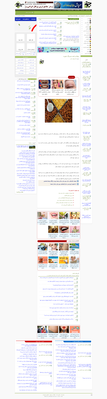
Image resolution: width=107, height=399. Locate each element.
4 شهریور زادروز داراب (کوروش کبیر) (27, 190)
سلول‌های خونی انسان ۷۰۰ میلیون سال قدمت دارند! (63, 304)
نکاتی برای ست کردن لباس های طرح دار (27, 185)
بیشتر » (39, 19)
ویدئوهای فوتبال (20, 62)
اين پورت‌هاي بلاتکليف (68, 195)
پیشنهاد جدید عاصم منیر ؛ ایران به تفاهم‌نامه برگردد (66, 380)
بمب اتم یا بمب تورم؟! (87, 378)
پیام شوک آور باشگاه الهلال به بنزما (30, 369)
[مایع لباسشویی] (58, 49)
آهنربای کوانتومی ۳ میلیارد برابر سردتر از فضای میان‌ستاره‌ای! (22, 93)
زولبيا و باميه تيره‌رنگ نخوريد (71, 56)
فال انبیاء (20, 40)
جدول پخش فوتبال (20, 67)
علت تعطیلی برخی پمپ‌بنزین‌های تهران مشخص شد (66, 344)
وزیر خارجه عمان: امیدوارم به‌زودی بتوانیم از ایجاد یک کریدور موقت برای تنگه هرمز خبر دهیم (66, 350)
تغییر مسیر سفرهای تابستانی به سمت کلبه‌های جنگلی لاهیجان (22, 146)
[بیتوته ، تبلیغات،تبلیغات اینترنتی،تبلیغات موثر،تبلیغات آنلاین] (39, 5)
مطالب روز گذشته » (19, 192)
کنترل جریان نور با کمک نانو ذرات (23, 84)
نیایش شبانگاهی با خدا (30, 181)
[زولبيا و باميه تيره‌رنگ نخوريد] (58, 110)
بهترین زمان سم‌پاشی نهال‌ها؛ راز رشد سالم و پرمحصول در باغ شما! (86, 144)
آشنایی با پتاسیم (27, 112)
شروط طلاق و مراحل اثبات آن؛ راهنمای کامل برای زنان (86, 121)
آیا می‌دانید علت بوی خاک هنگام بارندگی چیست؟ (86, 72)
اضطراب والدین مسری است (24, 125)
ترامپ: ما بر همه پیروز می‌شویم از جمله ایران (67, 383)
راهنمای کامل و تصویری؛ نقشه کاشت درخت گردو (86, 168)
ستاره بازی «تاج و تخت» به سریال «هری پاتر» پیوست (45, 352)
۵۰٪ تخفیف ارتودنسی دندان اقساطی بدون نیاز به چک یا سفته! (63, 184)
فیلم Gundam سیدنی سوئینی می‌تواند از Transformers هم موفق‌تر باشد (29, 345)
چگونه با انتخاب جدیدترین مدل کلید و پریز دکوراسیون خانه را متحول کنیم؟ (27, 156)
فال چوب (28, 53)
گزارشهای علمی (81, 15)
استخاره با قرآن (31, 49)
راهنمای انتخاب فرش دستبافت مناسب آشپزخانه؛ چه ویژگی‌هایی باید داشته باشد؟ (27, 153)
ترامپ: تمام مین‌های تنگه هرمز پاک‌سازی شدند (67, 362)
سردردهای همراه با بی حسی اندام (23, 80)
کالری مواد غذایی (20, 65)
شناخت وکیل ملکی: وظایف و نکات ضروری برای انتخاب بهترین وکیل (86, 108)
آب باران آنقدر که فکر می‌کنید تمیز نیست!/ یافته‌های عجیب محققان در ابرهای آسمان (23, 121)
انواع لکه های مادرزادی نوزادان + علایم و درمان (26, 173)
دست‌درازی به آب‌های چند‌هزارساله (69, 369)
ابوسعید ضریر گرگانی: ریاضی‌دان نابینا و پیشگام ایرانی (62, 311)
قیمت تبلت (32, 70)
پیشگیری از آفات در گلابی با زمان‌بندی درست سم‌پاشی (86, 84)
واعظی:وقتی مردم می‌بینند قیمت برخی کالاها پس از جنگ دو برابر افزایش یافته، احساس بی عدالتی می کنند (84, 366)
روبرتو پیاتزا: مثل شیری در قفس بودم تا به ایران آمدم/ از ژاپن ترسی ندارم (27, 367)
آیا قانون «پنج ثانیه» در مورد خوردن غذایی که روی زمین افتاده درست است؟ (71, 37)
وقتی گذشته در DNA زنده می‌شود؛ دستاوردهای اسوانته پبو (86, 216)
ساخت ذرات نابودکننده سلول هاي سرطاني (64, 202)
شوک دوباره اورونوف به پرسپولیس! (30, 354)
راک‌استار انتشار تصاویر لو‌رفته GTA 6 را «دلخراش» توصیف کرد (27, 162)
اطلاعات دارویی (20, 59)
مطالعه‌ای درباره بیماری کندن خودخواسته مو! (28, 390)
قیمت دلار (32, 65)
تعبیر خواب (18, 53)
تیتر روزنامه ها (31, 73)
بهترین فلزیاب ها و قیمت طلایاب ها (86, 133)
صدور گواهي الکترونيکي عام (67, 205)
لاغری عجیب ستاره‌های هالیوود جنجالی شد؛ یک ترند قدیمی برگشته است (45, 383)
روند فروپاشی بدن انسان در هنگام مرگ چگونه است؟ (23, 89)
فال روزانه (20, 49)
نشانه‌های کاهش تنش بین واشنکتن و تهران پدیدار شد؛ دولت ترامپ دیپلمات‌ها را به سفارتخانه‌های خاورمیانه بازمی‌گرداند (66, 366)
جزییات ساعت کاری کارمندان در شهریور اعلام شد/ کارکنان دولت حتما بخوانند (66, 360)
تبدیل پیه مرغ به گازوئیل (25, 136)
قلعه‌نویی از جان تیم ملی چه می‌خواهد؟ (29, 364)
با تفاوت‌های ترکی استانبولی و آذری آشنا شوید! (86, 156)
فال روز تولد (23, 53)
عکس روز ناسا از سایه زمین (31, 371)
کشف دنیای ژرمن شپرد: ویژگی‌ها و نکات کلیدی (86, 96)
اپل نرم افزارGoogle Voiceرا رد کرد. (65, 197)
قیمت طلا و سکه (31, 62)
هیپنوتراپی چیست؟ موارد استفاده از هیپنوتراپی (26, 175)
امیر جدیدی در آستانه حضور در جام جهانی (29, 347)
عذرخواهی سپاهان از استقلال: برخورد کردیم (28, 356)
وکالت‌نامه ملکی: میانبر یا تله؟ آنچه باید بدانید (86, 180)
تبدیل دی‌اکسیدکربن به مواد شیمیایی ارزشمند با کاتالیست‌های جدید (60, 281)
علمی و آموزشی (88, 15)
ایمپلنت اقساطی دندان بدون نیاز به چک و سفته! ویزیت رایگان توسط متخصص (60, 181)
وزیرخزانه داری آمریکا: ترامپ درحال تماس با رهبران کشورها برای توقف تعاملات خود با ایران (66, 357)
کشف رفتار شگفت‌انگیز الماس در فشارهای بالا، (63, 292)
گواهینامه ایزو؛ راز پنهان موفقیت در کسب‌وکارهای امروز (86, 204)
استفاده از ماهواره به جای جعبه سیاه (66, 193)
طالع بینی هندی (33, 53)
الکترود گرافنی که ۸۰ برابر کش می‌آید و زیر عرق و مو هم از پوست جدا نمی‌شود (47, 23)
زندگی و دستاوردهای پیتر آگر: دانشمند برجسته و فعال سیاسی (61, 319)
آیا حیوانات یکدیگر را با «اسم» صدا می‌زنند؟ (28, 351)
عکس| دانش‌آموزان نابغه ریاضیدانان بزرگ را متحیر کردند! (23, 133)
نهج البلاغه (21, 70)
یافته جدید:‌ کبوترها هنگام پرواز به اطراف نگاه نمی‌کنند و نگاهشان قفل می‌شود (58, 296)
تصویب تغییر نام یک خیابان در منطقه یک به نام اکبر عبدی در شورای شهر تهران (66, 354)
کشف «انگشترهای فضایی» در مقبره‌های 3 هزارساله (26, 349)
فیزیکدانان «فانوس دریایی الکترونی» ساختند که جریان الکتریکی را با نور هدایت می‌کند (47, 43)
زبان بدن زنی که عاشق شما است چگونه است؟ (26, 183)
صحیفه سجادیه (20, 73)
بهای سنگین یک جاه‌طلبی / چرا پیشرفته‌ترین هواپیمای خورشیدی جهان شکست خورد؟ (22, 97)
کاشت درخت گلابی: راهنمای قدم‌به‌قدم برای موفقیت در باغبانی (86, 192)
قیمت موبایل (31, 67)
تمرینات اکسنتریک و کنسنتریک (29, 180)
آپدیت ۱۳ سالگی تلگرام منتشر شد (28, 150)
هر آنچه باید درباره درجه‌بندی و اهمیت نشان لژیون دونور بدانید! (61, 307)
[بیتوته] (19, 8)
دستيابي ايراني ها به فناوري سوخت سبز (65, 200)
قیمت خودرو (31, 59)
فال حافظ (31, 40)
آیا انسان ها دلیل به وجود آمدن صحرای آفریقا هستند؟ (63, 285)
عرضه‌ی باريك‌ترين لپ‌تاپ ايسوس (23, 104)
